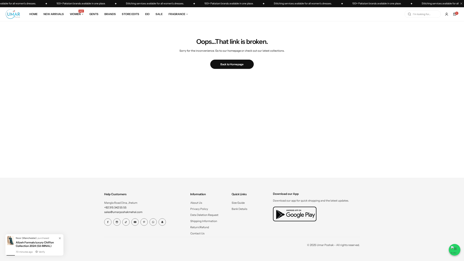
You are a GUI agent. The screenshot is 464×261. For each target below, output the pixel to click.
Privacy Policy (199, 209)
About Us (196, 202)
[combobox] (423, 14)
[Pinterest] (144, 222)
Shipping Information (203, 221)
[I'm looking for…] (409, 14)
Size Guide (238, 202)
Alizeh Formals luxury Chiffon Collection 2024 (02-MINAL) (35, 245)
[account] (447, 14)
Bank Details (239, 209)
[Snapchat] (162, 222)
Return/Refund (199, 227)
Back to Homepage (231, 64)
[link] (60, 240)
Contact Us (197, 233)
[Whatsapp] (153, 222)
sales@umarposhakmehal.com (123, 212)
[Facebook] (107, 222)
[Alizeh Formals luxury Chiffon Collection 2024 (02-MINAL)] (10, 245)
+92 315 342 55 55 (115, 207)
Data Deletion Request (204, 215)
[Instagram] (117, 222)
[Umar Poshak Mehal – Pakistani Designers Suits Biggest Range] (12, 14)
